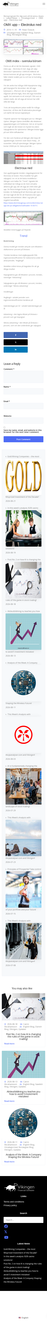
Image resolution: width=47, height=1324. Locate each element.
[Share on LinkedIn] (16, 350)
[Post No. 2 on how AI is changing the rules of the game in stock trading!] (23, 1006)
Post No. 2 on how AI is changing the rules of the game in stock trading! (23, 1036)
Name (7, 387)
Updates (22, 1029)
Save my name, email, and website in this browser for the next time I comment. (23, 431)
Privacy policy (10, 1205)
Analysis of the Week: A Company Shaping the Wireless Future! (23, 1156)
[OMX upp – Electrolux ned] (23, 47)
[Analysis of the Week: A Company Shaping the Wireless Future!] (23, 1123)
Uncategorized (13, 32)
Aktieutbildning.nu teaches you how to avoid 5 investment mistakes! (23, 1094)
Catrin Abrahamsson (16, 1025)
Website (7, 416)
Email (7, 401)
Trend (23, 236)
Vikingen (13, 1029)
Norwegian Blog (19, 34)
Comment (9, 369)
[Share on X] (16, 342)
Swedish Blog (27, 32)
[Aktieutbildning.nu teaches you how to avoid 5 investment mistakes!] (23, 1064)
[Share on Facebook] (16, 335)
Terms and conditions (14, 1202)
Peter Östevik (28, 29)
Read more (9, 1043)
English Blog (28, 1026)
